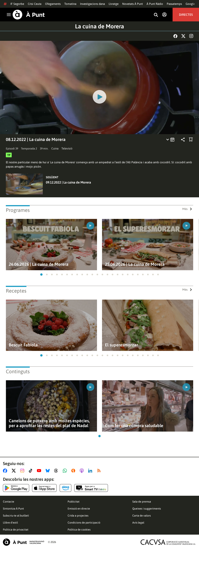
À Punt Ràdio (155, 3)
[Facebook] (175, 36)
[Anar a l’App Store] (44, 488)
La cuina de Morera (99, 26)
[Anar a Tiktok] (31, 470)
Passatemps (174, 3)
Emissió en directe (79, 508)
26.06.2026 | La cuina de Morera (38, 264)
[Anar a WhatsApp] (65, 470)
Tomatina (70, 3)
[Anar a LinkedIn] (91, 470)
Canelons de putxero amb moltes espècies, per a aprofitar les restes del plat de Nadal (49, 423)
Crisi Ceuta (34, 3)
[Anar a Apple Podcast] (82, 470)
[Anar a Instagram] (23, 470)
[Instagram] (191, 36)
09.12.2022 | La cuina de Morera (68, 182)
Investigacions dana (92, 3)
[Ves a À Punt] (29, 14)
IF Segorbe (17, 3)
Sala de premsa (141, 501)
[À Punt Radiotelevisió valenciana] (23, 542)
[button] (41, 274)
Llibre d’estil (10, 522)
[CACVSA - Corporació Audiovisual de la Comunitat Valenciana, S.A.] (168, 542)
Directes (186, 14)
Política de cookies (79, 529)
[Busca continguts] (156, 15)
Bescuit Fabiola (23, 345)
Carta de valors (141, 515)
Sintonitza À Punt (13, 508)
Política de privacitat (15, 529)
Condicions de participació (84, 522)
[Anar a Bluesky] (48, 470)
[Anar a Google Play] (16, 488)
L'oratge (114, 3)
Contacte (8, 501)
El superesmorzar (121, 345)
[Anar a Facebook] (6, 470)
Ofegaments (53, 3)
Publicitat (73, 501)
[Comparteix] (183, 140)
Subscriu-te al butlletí (16, 515)
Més (185, 209)
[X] (183, 36)
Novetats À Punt (132, 3)
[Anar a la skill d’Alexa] (65, 488)
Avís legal (138, 522)
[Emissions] (170, 140)
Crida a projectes (78, 515)
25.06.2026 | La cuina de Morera (135, 264)
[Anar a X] (14, 470)
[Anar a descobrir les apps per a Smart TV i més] (91, 488)
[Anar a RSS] (100, 470)
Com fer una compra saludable (134, 425)
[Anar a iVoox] (74, 470)
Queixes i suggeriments (146, 508)
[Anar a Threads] (57, 470)
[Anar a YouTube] (40, 470)
